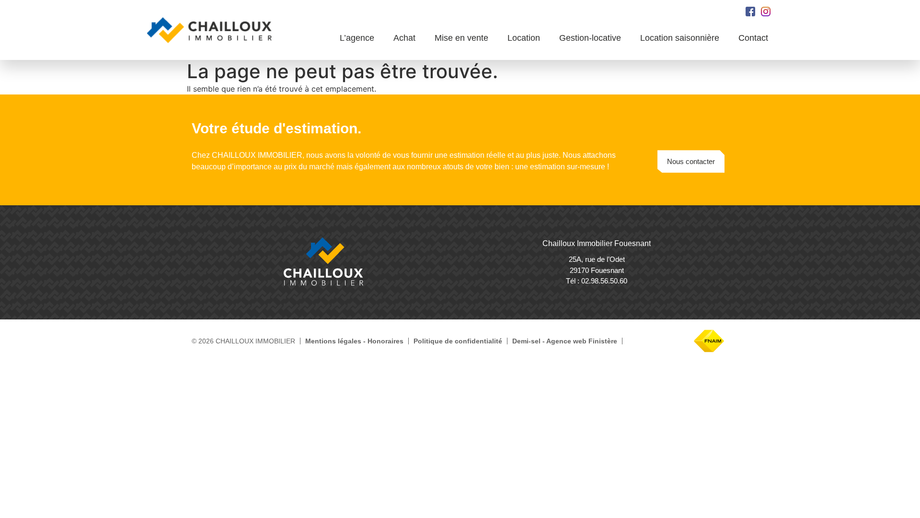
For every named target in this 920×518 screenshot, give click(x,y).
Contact (753, 38)
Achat (404, 38)
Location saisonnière (679, 38)
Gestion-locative (590, 38)
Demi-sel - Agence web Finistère (564, 341)
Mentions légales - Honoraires (354, 341)
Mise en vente (461, 38)
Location (523, 38)
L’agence (357, 38)
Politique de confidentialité (458, 341)
